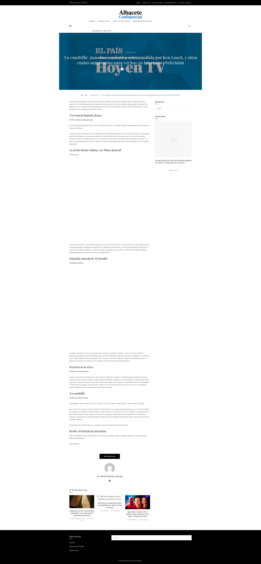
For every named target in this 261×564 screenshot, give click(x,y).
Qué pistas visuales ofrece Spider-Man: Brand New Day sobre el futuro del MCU (137, 514)
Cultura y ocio (130, 52)
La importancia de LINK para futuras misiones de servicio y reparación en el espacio (173, 161)
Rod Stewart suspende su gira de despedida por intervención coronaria (109, 505)
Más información (109, 456)
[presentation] (71, 508)
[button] (169, 170)
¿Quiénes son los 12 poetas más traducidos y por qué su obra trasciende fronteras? (82, 513)
